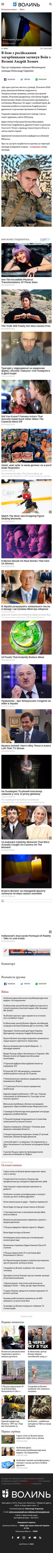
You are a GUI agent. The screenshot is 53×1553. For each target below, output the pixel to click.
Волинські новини (9, 10)
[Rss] (40, 1538)
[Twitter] (18, 1538)
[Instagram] (24, 1538)
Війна (22, 10)
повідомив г (35, 147)
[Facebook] (13, 1538)
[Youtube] (35, 1538)
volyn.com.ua (33, 1481)
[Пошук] (50, 4)
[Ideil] (26, 1544)
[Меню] (2, 4)
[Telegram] (29, 1538)
